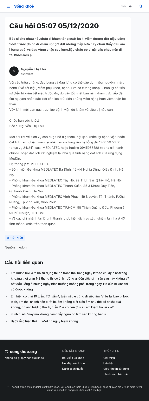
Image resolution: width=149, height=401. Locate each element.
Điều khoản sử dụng (116, 368)
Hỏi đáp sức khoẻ (73, 363)
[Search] (140, 6)
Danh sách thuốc (72, 368)
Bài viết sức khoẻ (73, 357)
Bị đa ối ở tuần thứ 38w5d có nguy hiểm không (44, 321)
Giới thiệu (126, 6)
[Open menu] (8, 6)
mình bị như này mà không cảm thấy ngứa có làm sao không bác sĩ (59, 314)
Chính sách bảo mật (115, 374)
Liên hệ (108, 363)
